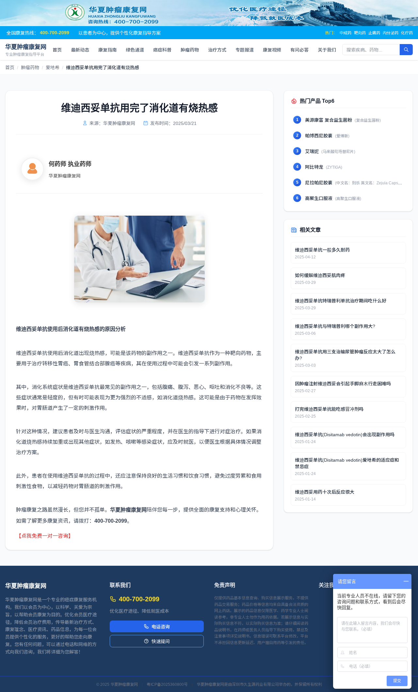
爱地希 (52, 67)
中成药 (345, 32)
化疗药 (407, 32)
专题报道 (244, 49)
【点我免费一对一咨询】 (44, 535)
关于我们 (327, 49)
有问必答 (299, 49)
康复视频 (272, 49)
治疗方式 (217, 49)
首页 (57, 49)
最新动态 (80, 49)
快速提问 (161, 641)
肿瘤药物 (190, 49)
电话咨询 (161, 626)
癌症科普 (162, 49)
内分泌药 (390, 32)
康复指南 (107, 49)
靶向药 (360, 32)
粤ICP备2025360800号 (167, 684)
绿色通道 (135, 49)
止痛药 (374, 32)
